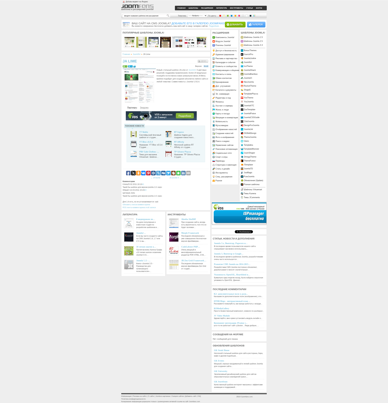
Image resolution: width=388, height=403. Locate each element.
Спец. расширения (224, 177)
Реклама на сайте (140, 396)
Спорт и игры (221, 157)
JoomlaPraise (250, 113)
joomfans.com (247, 397)
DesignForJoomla (251, 125)
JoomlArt (136, 54)
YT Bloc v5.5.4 (146, 142)
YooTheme (248, 98)
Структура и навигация (226, 165)
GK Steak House (221, 350)
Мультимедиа (222, 125)
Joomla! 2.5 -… (143, 260)
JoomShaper (249, 153)
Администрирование (225, 54)
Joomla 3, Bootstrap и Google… (228, 254)
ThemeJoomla (250, 137)
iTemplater (248, 165)
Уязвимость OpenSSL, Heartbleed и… (232, 275)
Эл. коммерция (222, 94)
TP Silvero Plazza (182, 152)
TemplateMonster (251, 149)
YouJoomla (249, 101)
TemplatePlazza (251, 94)
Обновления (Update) (253, 180)
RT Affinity (179, 142)
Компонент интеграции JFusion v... (231, 323)
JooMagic (248, 172)
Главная (126, 54)
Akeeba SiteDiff (188, 219)
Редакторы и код (223, 98)
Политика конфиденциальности (133, 399)
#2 (145, 190)
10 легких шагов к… (146, 247)
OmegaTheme (250, 157)
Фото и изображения (225, 137)
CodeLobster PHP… (190, 247)
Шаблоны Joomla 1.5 (253, 37)
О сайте (151, 396)
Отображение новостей (226, 129)
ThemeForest (250, 161)
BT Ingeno (179, 132)
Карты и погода (223, 113)
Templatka (248, 145)
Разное (219, 180)
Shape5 (247, 90)
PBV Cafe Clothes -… (149, 152)
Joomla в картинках (163, 396)
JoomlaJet (248, 129)
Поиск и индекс (223, 141)
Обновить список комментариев (136, 205)
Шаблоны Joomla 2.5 (253, 41)
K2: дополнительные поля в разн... (231, 294)
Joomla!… (141, 233)
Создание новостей (224, 133)
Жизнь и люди (222, 110)
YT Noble (143, 132)
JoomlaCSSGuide (251, 117)
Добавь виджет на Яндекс (137, 2)
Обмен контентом (224, 78)
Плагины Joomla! (223, 45)
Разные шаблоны (251, 184)
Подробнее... (215, 26)
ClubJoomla (249, 121)
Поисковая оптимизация (226, 149)
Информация (126, 396)
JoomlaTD (248, 168)
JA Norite (155, 178)
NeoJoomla (249, 82)
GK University (220, 371)
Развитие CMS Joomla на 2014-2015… (232, 264)
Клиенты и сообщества (226, 66)
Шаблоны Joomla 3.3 (253, 45)
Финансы (220, 102)
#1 (143, 184)
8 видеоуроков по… (145, 219)
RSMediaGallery (221, 308)
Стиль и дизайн (223, 169)
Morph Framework (190, 233)
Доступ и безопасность (226, 50)
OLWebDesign (250, 133)
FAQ (199, 396)
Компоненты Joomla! (225, 37)
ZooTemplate (249, 109)
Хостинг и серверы (224, 106)
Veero (246, 141)
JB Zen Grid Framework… (193, 260)
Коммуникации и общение (227, 70)
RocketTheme (250, 86)
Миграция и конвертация (227, 117)
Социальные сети (224, 153)
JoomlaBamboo (251, 74)
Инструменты (222, 173)
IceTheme (248, 66)
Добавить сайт (190, 396)
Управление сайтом (224, 145)
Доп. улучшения (223, 86)
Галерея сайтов (178, 396)
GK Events (219, 361)
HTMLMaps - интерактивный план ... (232, 301)
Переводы (220, 161)
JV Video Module (222, 316)
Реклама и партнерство (226, 58)
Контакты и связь (223, 74)
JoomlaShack (250, 70)
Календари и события (225, 62)
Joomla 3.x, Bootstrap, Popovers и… (231, 243)
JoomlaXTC (249, 105)
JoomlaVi (248, 78)
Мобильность (222, 121)
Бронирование (222, 82)
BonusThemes (250, 50)
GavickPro (248, 54)
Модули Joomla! (223, 41)
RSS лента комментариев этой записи (139, 207)
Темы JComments (252, 197)
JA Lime (130, 61)
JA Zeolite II (175, 178)
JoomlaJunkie (250, 58)
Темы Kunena (250, 193)
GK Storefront (220, 382)
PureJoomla (249, 176)
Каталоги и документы (226, 90)
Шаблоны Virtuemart (253, 189)
